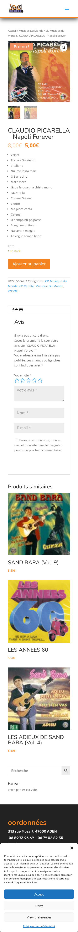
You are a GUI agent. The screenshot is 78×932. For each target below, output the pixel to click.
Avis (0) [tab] (17, 309)
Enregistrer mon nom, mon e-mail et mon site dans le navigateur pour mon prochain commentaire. (39, 445)
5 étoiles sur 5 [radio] (40, 380)
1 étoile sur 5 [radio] (16, 380)
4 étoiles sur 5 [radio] (34, 380)
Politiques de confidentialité (39, 926)
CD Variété (26, 286)
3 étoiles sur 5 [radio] (28, 380)
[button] (72, 848)
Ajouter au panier (29, 264)
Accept (39, 894)
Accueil (12, 31)
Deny (39, 906)
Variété (13, 291)
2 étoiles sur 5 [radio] (22, 380)
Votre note (22, 375)
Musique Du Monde (31, 31)
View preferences (39, 917)
